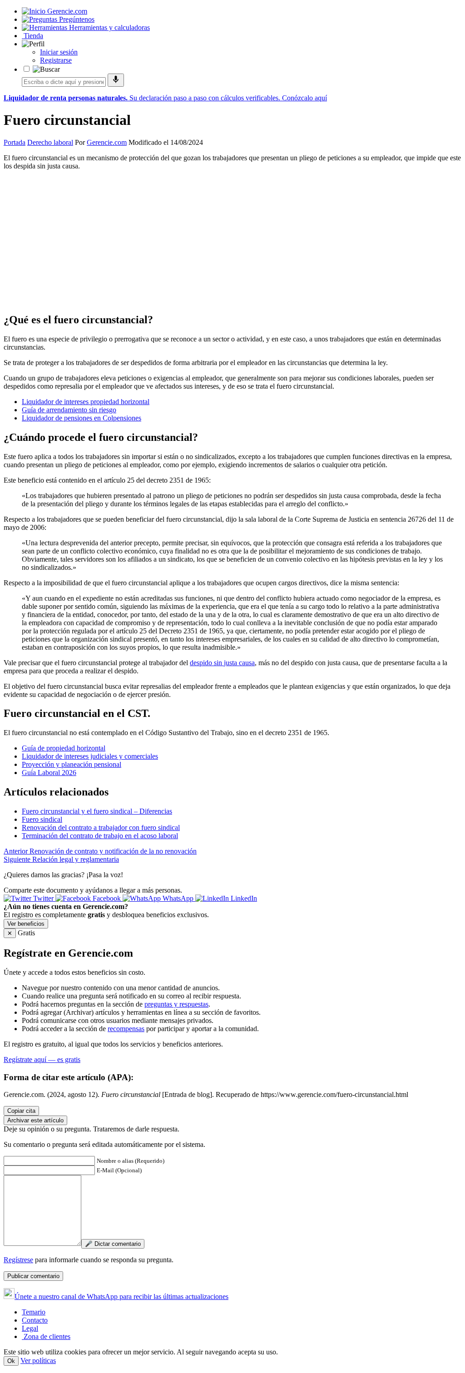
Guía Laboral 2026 (49, 772)
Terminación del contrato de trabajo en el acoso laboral (100, 836)
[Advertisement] (232, 241)
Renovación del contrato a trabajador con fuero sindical (101, 827)
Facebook (107, 898)
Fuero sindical (42, 819)
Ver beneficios (26, 923)
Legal (30, 1328)
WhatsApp (178, 898)
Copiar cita (21, 1110)
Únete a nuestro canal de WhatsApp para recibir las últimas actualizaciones (121, 1296)
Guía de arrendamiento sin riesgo (69, 410)
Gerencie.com (107, 142)
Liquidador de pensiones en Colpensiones (81, 418)
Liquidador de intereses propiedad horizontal (85, 401)
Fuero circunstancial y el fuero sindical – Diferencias (97, 811)
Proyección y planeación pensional (71, 764)
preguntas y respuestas (176, 1004)
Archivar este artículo (35, 1120)
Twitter (43, 898)
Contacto (35, 1320)
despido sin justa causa (222, 663)
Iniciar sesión (59, 52)
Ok (11, 1361)
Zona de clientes (46, 1336)
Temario (33, 1312)
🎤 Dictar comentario (113, 1243)
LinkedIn (243, 898)
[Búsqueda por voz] (116, 80)
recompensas (126, 1028)
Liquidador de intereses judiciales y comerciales (90, 756)
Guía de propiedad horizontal (63, 748)
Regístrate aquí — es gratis (42, 1059)
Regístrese (18, 1260)
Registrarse (56, 60)
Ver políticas (38, 1360)
